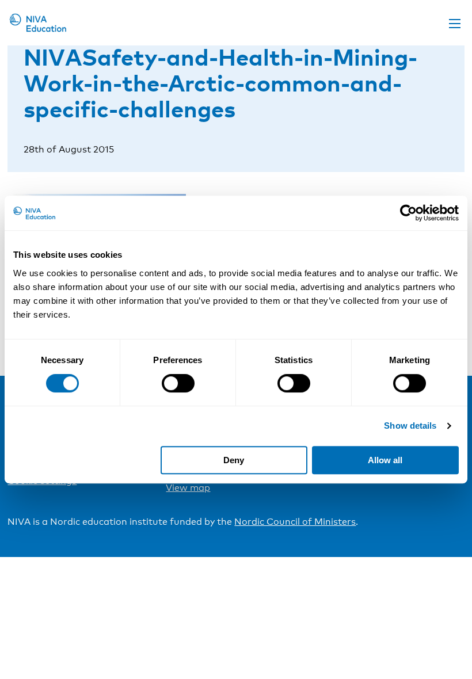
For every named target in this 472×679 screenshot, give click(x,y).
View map (188, 487)
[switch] (178, 383)
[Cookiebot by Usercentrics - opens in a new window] (408, 213)
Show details (410, 425)
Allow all (385, 460)
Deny (233, 460)
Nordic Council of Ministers (295, 521)
